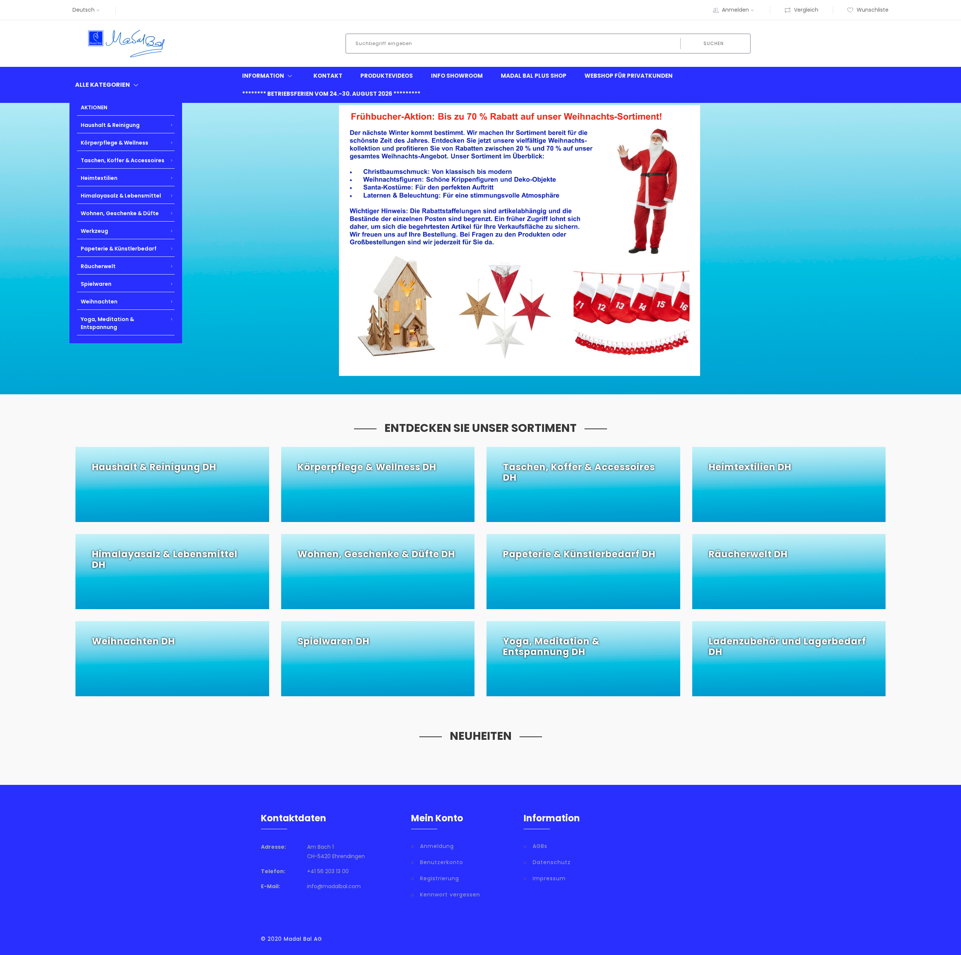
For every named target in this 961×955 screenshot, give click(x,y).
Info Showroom (457, 76)
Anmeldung (437, 846)
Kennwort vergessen (450, 894)
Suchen (713, 43)
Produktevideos (386, 76)
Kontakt (327, 76)
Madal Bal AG (303, 939)
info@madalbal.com (334, 886)
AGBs (540, 846)
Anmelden (735, 10)
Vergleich (806, 10)
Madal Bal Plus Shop (533, 76)
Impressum (549, 878)
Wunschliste (873, 10)
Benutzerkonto (441, 862)
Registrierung (439, 878)
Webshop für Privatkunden (628, 76)
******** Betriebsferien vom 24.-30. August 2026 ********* (331, 94)
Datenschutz (552, 862)
